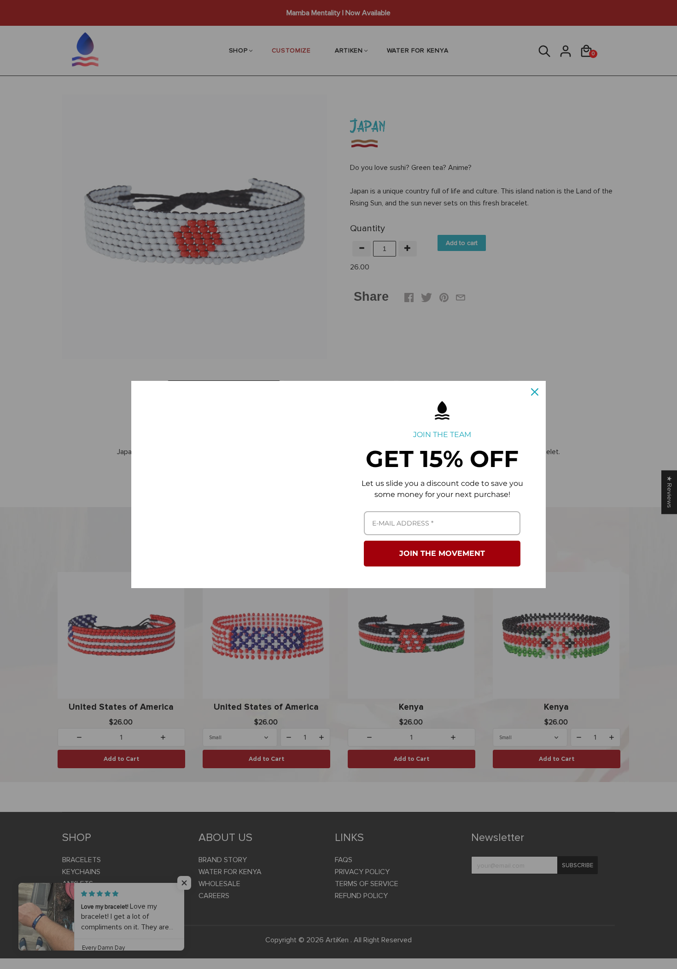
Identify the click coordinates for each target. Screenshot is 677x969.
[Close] (535, 392)
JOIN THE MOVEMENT (442, 553)
